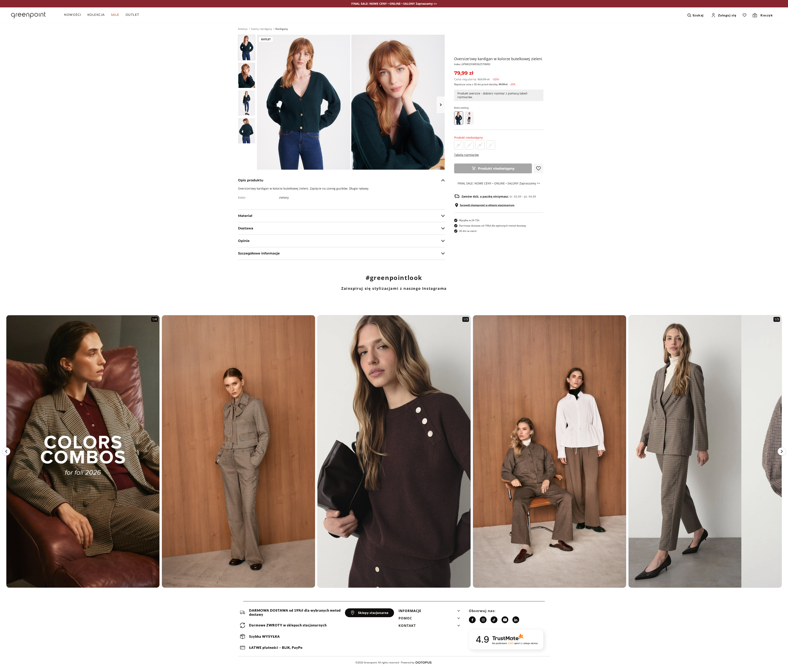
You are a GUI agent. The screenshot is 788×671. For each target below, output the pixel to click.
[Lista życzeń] (744, 15)
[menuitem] (74, 15)
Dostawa (245, 228)
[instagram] (483, 619)
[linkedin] (515, 619)
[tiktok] (494, 619)
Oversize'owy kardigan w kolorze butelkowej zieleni (498, 58)
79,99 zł (463, 73)
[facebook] (472, 619)
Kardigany (281, 29)
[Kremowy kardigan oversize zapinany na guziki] (469, 118)
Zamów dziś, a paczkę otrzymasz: (499, 196)
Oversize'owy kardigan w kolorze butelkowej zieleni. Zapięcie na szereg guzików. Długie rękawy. (303, 188)
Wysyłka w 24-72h (469, 220)
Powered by (407, 662)
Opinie (244, 241)
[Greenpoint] (28, 15)
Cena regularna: (476, 79)
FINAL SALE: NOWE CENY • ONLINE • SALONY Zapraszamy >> (499, 183)
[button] (429, 612)
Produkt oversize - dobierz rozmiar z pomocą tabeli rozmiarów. (492, 95)
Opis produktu (250, 180)
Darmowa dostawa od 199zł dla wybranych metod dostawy (492, 225)
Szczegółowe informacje (259, 253)
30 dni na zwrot (467, 231)
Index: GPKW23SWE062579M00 (472, 64)
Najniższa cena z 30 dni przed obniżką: (484, 84)
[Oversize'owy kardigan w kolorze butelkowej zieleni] (246, 47)
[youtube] (505, 619)
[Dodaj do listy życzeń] (538, 168)
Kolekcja (242, 29)
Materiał (245, 216)
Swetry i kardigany (261, 29)
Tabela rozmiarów (466, 155)
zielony (284, 197)
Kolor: (461, 107)
